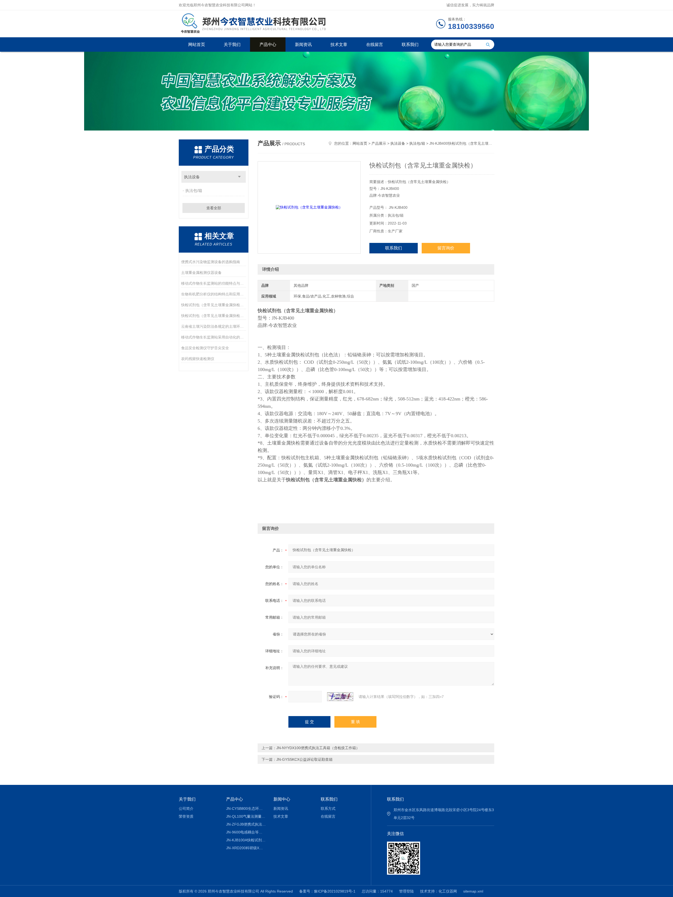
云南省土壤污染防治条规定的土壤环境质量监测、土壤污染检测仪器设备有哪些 (213, 326)
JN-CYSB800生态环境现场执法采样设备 (246, 808)
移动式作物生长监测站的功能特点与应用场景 (213, 283)
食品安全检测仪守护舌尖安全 (205, 348)
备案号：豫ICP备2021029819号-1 (327, 891)
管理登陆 (406, 891)
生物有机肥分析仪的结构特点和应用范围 (213, 294)
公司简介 (186, 808)
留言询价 (445, 248)
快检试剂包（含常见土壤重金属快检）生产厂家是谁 (213, 305)
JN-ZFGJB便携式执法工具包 (246, 824)
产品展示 (378, 143)
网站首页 (196, 44)
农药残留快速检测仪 (197, 359)
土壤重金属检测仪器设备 (201, 272)
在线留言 (374, 44)
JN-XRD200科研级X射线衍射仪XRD (246, 848)
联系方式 (328, 808)
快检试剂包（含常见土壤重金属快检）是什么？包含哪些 (213, 316)
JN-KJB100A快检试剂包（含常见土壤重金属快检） (246, 840)
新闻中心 (281, 799)
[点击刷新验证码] (340, 696)
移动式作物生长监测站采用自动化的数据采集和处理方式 (213, 337)
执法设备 (192, 177)
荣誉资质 (186, 816)
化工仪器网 (448, 891)
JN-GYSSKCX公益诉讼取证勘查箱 (304, 759)
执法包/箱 (193, 190)
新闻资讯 (303, 44)
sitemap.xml (473, 891)
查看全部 (213, 208)
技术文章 (338, 44)
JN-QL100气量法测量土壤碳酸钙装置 (246, 816)
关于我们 (232, 44)
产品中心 (267, 44)
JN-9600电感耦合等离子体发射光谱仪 (246, 832)
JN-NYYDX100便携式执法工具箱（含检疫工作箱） (318, 748)
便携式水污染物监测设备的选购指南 (210, 262)
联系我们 (410, 44)
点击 (239, 177)
